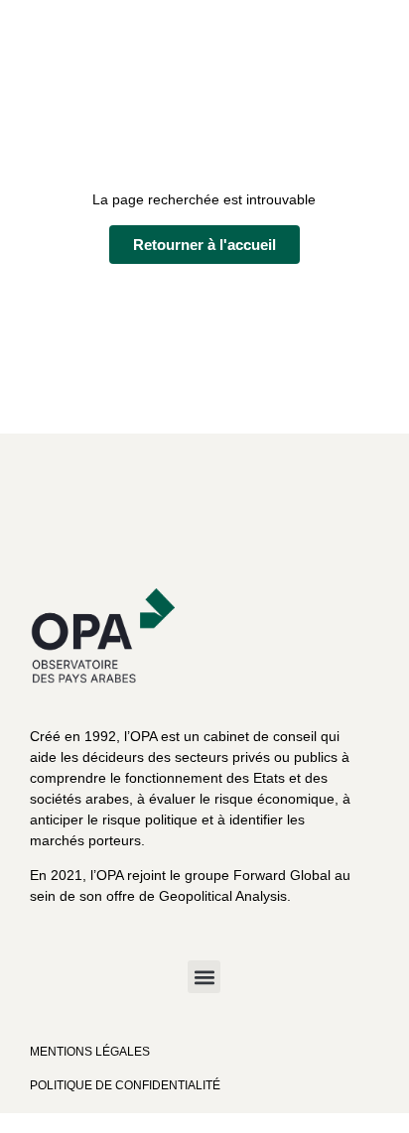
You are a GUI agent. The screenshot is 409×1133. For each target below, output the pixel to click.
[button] (204, 976)
